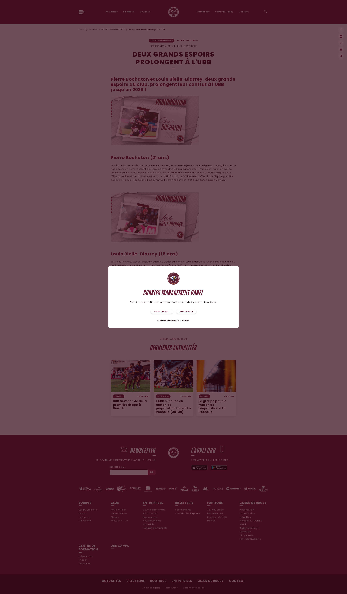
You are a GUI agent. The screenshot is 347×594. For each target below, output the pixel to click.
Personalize (186, 311)
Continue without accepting (173, 320)
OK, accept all (162, 311)
